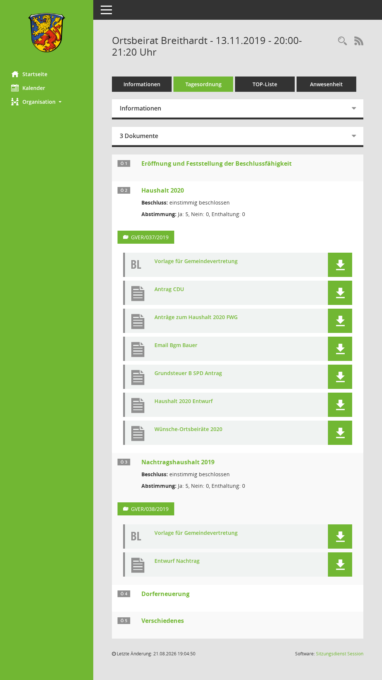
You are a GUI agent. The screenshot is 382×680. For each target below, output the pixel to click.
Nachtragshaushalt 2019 (178, 462)
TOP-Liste (265, 84)
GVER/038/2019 (150, 508)
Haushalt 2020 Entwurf (183, 401)
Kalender (33, 87)
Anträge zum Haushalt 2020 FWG (196, 317)
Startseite (34, 74)
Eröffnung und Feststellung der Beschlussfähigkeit (216, 163)
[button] (46, 102)
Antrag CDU (169, 289)
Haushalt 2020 (162, 190)
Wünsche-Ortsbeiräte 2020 (188, 429)
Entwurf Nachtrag (177, 561)
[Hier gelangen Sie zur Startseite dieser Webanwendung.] (46, 32)
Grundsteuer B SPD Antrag (188, 373)
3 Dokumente (139, 136)
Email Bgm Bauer (175, 345)
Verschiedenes (162, 621)
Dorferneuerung (165, 594)
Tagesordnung (203, 84)
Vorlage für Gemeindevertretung (196, 261)
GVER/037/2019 (150, 237)
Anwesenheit (326, 84)
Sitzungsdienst (339, 654)
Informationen (141, 84)
